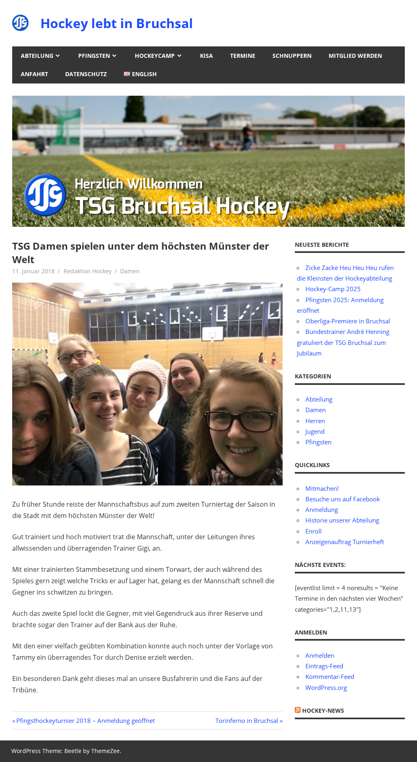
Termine (242, 55)
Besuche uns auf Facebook (342, 499)
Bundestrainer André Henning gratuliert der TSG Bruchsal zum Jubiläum (343, 342)
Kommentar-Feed (329, 676)
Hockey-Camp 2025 (333, 289)
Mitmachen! (322, 488)
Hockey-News (323, 710)
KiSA (206, 55)
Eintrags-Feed (324, 666)
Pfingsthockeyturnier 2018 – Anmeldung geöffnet (85, 720)
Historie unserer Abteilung (342, 520)
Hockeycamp (155, 55)
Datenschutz (86, 74)
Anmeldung (321, 509)
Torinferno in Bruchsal (246, 720)
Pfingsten (94, 55)
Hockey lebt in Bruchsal (116, 23)
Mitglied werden (355, 55)
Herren (315, 421)
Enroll (313, 531)
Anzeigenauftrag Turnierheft (344, 542)
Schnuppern (292, 55)
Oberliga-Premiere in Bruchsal (347, 321)
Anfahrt (34, 74)
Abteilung (37, 55)
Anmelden (319, 655)
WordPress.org (326, 687)
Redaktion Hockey (88, 271)
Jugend (315, 431)
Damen (130, 271)
